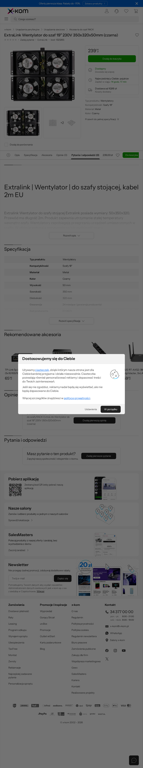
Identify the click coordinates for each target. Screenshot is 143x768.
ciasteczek (42, 370)
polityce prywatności (77, 398)
